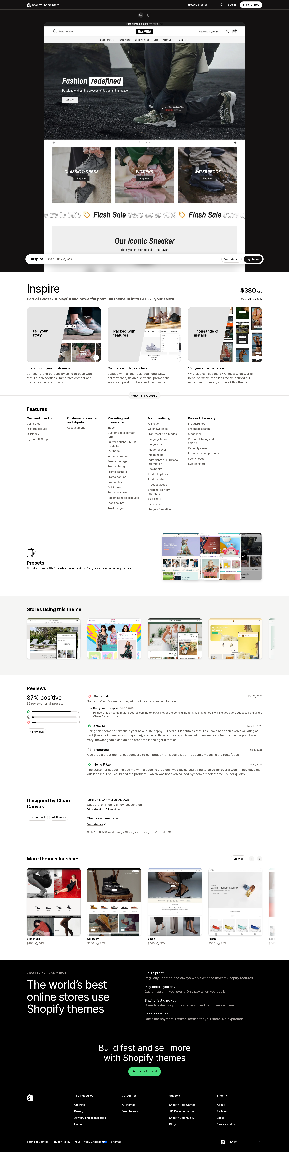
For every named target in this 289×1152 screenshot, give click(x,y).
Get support (37, 817)
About (221, 1104)
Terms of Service (38, 1141)
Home (78, 1124)
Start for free (251, 4)
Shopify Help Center (182, 1104)
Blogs (172, 1124)
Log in (232, 4)
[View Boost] (222, 556)
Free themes (130, 1111)
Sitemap (116, 1141)
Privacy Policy (61, 1141)
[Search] (221, 4)
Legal (220, 1117)
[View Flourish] (201, 556)
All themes (59, 817)
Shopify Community (181, 1117)
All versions (113, 809)
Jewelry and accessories (90, 1117)
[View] (54, 639)
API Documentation (181, 1111)
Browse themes (197, 4)
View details (95, 809)
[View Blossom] (181, 556)
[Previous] (251, 609)
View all (238, 858)
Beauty (78, 1111)
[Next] (259, 609)
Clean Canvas (253, 298)
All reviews (37, 731)
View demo (231, 259)
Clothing (79, 1104)
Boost (45, 299)
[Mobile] (148, 15)
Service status (226, 1124)
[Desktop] (140, 15)
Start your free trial (144, 1071)
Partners (222, 1111)
